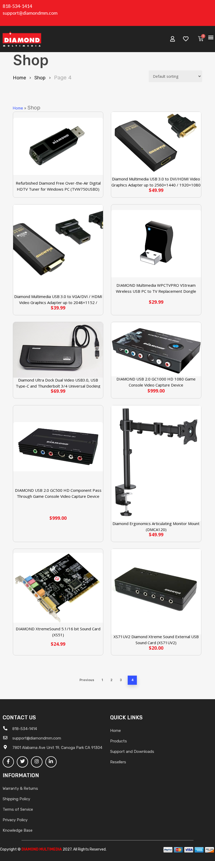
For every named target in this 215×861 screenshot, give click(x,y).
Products (118, 741)
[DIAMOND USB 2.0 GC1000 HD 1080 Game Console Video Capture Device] (156, 349)
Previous (86, 680)
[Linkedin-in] (51, 762)
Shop (40, 77)
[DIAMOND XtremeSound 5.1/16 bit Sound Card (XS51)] (58, 588)
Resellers (118, 762)
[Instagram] (36, 762)
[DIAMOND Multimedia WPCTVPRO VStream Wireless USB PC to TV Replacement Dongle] (156, 243)
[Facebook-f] (8, 762)
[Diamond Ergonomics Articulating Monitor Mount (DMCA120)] (156, 463)
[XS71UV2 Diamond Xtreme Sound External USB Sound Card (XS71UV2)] (156, 591)
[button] (210, 37)
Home (19, 77)
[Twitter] (22, 762)
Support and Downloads (132, 751)
